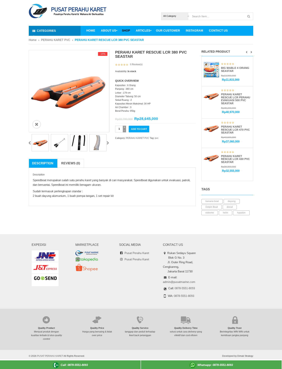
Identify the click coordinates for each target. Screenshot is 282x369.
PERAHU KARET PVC (55, 40)
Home (32, 40)
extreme (209, 212)
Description (42, 163)
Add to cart (139, 129)
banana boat (212, 201)
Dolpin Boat (211, 207)
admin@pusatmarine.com (179, 281)
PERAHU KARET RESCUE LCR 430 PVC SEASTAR (235, 159)
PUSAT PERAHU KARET (50, 356)
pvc (156, 138)
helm (225, 212)
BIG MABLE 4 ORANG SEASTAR (235, 69)
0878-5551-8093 (185, 288)
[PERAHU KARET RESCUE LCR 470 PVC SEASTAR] (211, 128)
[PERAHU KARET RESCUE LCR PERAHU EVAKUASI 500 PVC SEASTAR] (211, 95)
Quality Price (97, 328)
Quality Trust (235, 328)
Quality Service (140, 328)
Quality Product (46, 328)
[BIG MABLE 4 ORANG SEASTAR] (211, 69)
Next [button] (107, 143)
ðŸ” (36, 124)
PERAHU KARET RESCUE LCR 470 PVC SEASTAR (235, 129)
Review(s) (136, 64)
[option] (69, 91)
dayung (232, 201)
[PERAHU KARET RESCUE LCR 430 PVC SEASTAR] (211, 157)
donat (230, 207)
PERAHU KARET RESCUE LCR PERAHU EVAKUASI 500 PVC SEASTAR (235, 99)
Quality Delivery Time (186, 328)
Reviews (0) (70, 163)
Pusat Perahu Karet (137, 253)
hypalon (241, 212)
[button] (246, 52)
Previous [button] (29, 143)
